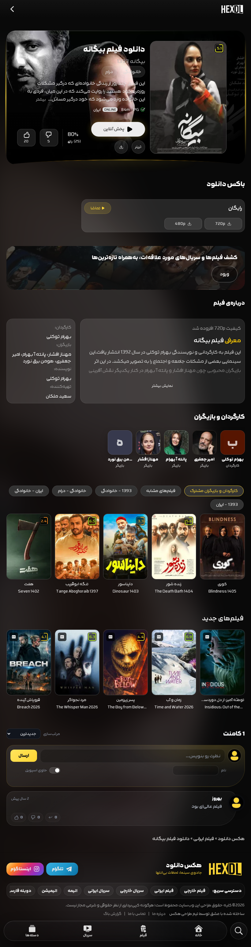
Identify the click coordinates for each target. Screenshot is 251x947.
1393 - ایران (227, 504)
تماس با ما (137, 913)
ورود (224, 274)
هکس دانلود (231, 838)
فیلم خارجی (194, 890)
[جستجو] (238, 930)
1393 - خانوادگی (116, 491)
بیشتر (41, 99)
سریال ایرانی (99, 890)
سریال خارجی (132, 890)
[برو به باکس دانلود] (121, 147)
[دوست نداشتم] (49, 134)
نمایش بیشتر (162, 385)
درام (109, 72)
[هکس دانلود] (231, 9)
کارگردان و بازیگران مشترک (214, 491)
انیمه (72, 890)
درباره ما (159, 913)
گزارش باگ (112, 913)
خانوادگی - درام (72, 491)
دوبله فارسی (19, 890)
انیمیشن (49, 890)
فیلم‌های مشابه (160, 491)
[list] (125, 449)
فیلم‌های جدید (223, 618)
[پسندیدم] (26, 134)
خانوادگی (132, 72)
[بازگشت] (12, 9)
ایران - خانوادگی (29, 491)
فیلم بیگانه (209, 340)
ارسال (23, 756)
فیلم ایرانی (203, 838)
